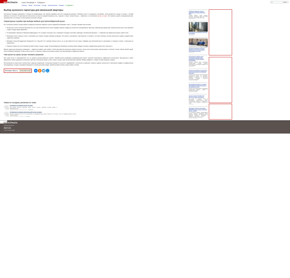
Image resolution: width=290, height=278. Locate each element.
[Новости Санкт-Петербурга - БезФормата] (9, 2)
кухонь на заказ (102, 16)
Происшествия (52, 5)
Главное (24, 5)
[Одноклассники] (40, 70)
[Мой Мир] (47, 70)
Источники (37, 5)
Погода (44, 5)
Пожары (61, 5)
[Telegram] (43, 70)
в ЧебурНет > (69, 5)
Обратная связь (7, 127)
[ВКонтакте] (36, 70)
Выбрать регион (7, 128)
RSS (14, 130)
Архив (30, 5)
